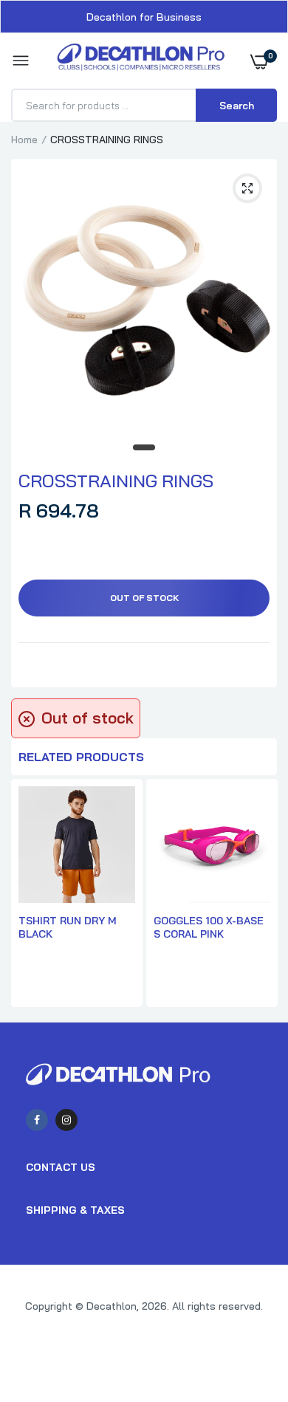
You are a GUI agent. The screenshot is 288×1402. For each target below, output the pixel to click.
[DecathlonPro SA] (140, 61)
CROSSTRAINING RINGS (115, 481)
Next (258, 894)
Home (24, 139)
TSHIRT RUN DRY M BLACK (67, 927)
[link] (247, 1309)
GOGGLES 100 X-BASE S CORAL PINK (209, 927)
